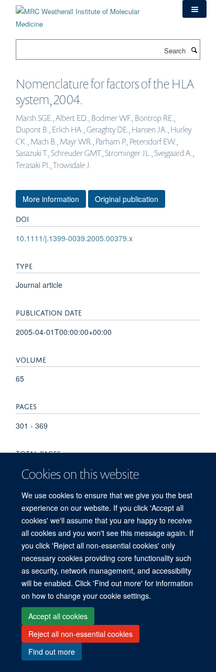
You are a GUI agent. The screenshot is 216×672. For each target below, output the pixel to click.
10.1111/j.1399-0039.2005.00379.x (74, 238)
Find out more (51, 651)
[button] (194, 9)
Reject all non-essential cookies (80, 634)
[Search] (194, 49)
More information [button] (51, 199)
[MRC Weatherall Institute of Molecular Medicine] (91, 14)
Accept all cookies (58, 616)
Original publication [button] (126, 199)
